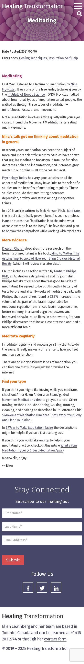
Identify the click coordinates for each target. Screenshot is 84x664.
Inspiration (56, 58)
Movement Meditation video (22, 400)
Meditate (73, 211)
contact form (55, 639)
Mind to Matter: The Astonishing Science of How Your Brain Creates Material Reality (41, 258)
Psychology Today (14, 178)
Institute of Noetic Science (26, 94)
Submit (13, 560)
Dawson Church (13, 248)
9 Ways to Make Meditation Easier (29, 428)
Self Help (71, 58)
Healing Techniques (33, 58)
